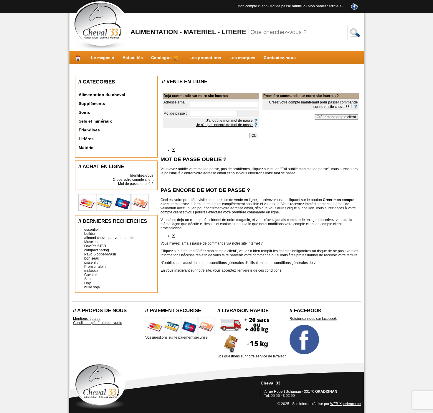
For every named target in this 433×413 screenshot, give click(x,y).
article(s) (336, 6)
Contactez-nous (280, 57)
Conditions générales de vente (97, 323)
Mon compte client (252, 6)
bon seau (91, 258)
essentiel (91, 230)
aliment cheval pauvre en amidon (111, 238)
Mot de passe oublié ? (287, 6)
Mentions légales (86, 319)
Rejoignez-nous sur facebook (313, 319)
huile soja (92, 287)
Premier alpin (95, 267)
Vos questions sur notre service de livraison (252, 356)
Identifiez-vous (141, 175)
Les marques (242, 57)
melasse (91, 271)
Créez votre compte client (133, 180)
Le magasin (102, 57)
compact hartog (96, 250)
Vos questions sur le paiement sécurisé (176, 337)
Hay (87, 283)
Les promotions (205, 57)
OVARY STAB (95, 246)
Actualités (133, 57)
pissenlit (90, 262)
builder (89, 234)
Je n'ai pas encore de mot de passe (224, 125)
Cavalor (90, 275)
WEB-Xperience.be (345, 404)
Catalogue (162, 57)
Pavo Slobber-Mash (100, 254)
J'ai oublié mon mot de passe (229, 120)
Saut (88, 279)
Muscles (90, 242)
